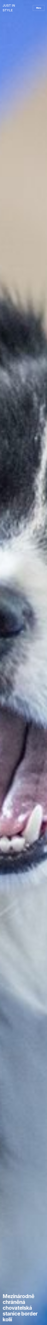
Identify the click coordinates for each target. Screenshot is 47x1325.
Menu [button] (38, 8)
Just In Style (9, 8)
